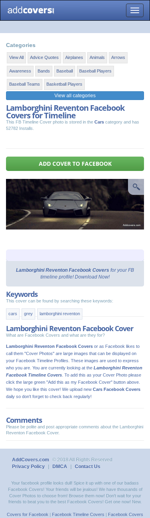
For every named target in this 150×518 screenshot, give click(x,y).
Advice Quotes (44, 57)
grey (28, 313)
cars (12, 313)
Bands (44, 71)
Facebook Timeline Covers (78, 514)
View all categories (75, 95)
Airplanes (74, 57)
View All (16, 57)
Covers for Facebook (27, 514)
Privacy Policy (28, 466)
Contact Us (87, 466)
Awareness (20, 71)
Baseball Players (95, 71)
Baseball (64, 71)
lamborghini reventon (60, 313)
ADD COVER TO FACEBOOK (75, 163)
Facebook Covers (125, 514)
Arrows (118, 57)
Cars (99, 122)
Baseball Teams (24, 84)
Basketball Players (64, 84)
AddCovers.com (30, 460)
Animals (97, 57)
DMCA (59, 466)
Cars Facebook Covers (116, 389)
